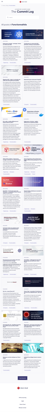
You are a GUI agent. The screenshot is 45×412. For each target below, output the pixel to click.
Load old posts (22, 378)
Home (4, 5)
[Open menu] (2, 2)
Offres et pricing (22, 397)
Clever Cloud (22, 404)
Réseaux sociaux (22, 407)
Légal (22, 401)
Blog (7, 5)
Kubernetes (5, 124)
